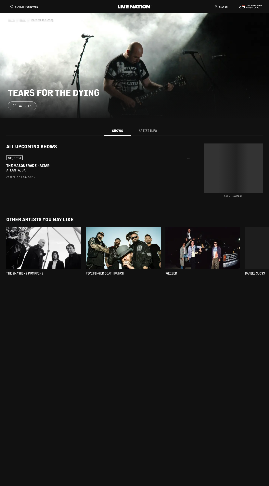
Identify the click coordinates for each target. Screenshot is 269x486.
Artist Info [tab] (148, 130)
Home (11, 19)
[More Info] (188, 158)
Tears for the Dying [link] (42, 19)
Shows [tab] (117, 130)
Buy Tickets (173, 167)
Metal (22, 19)
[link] (98, 167)
